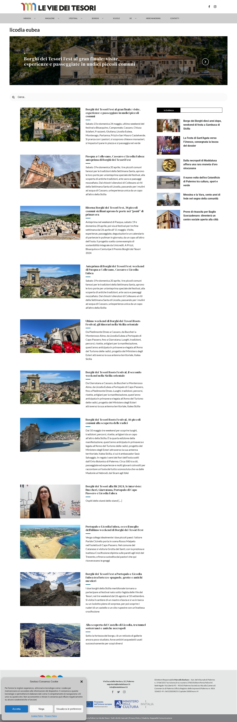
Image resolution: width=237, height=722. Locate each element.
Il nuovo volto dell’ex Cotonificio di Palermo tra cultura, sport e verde (201, 181)
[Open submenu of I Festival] (83, 18)
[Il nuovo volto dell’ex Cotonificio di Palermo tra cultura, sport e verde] (168, 182)
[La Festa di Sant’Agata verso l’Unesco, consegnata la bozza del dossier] (168, 145)
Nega (41, 709)
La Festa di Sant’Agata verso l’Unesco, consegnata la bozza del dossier (200, 141)
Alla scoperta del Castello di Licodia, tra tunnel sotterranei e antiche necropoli (116, 626)
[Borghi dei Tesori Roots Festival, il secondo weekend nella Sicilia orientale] (50, 387)
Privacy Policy (51, 716)
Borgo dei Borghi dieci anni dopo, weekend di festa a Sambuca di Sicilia (202, 124)
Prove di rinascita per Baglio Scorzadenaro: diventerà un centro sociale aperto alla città (200, 215)
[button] (81, 681)
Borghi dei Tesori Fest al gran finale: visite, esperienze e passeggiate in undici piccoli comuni (79, 61)
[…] (120, 500)
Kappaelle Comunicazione (161, 718)
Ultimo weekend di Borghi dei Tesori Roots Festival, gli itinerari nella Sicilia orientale (113, 323)
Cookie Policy (37, 716)
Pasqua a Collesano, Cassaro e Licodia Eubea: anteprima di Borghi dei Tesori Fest (115, 158)
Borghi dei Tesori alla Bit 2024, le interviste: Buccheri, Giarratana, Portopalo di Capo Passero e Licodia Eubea (114, 489)
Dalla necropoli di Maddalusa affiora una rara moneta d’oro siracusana (200, 164)
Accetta (16, 709)
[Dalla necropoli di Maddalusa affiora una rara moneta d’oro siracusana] (168, 165)
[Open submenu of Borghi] (104, 18)
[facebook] (209, 6)
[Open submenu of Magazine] (60, 18)
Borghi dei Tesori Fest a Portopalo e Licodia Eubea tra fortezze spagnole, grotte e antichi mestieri (114, 577)
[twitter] (118, 692)
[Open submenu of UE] (137, 18)
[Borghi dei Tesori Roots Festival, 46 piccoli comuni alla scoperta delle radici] (50, 435)
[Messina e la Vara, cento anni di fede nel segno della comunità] (168, 199)
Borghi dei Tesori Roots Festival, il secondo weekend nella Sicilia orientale (113, 374)
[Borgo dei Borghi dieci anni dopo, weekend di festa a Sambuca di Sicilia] (168, 125)
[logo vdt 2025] (58, 3)
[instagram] (215, 6)
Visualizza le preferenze (68, 709)
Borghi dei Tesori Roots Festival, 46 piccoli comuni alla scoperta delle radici (113, 421)
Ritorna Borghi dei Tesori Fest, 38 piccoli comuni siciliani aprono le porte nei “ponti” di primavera (114, 211)
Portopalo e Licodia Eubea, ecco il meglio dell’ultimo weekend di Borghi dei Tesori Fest (114, 528)
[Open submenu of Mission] (36, 18)
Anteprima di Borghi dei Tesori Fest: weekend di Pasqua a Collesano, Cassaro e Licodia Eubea (115, 269)
